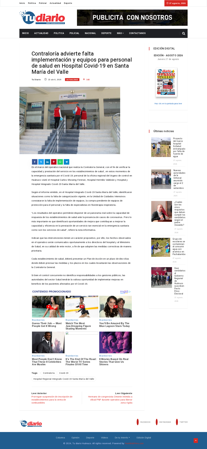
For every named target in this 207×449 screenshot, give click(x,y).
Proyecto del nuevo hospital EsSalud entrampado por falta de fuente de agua (179, 147)
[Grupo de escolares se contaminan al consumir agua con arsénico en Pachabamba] (160, 247)
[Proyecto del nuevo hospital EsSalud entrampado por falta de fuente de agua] (161, 147)
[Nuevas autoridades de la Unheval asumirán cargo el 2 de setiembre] (161, 179)
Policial (43, 3)
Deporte (68, 3)
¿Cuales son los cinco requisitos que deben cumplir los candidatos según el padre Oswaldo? (179, 214)
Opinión (75, 437)
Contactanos (137, 33)
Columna (60, 437)
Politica (32, 3)
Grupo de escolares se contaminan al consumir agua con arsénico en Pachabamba (179, 246)
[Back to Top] (196, 440)
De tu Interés (121, 437)
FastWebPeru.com (134, 443)
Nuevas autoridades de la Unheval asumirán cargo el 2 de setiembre (179, 179)
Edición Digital (144, 437)
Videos (104, 437)
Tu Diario (36, 80)
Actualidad (55, 3)
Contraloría (49, 373)
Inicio (22, 3)
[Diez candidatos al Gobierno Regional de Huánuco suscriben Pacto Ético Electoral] (161, 277)
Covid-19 (63, 373)
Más (119, 33)
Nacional (90, 33)
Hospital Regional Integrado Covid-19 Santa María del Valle (63, 379)
